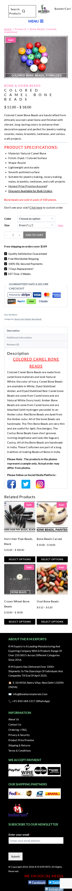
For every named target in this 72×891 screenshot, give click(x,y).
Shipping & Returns (19, 745)
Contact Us (14, 724)
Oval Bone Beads (48, 601)
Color (7, 218)
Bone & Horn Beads (22, 86)
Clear (60, 225)
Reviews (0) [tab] (13, 344)
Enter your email (20, 834)
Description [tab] (13, 330)
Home (8, 29)
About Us (13, 719)
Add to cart (34, 234)
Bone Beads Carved (49, 538)
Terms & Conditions (19, 750)
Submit (15, 856)
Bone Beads (37, 319)
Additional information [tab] (19, 337)
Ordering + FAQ (17, 729)
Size (7, 225)
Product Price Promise (21, 740)
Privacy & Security (19, 734)
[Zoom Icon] (36, 57)
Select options (20, 559)
